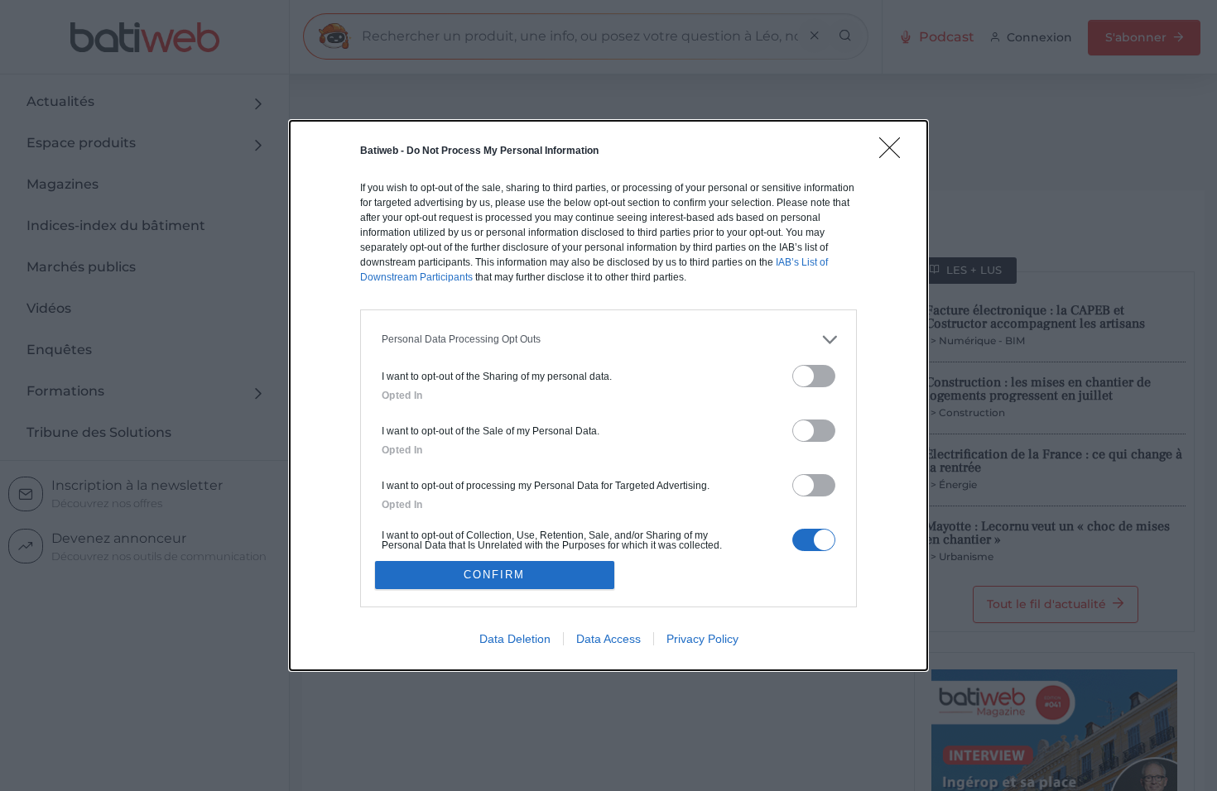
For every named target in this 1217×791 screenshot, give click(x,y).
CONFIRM (494, 574)
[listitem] (608, 339)
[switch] (813, 376)
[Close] (895, 153)
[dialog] (608, 396)
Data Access (608, 638)
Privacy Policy (702, 638)
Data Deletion (515, 638)
